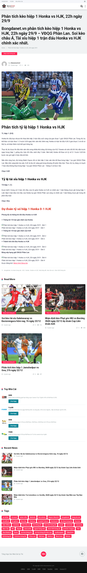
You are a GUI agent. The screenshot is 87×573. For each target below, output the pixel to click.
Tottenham (70, 532)
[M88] (4, 399)
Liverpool (79, 525)
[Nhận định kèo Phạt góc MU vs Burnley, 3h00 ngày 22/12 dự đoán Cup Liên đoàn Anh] (65, 299)
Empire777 (63, 569)
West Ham (59, 536)
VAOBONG (5, 1)
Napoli (19, 528)
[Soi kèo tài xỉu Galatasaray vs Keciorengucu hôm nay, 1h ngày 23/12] (22, 299)
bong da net (76, 517)
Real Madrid (7, 532)
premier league (68, 528)
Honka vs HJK (34, 270)
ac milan (5, 517)
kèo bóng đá (42, 270)
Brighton (15, 521)
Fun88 (10, 408)
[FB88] (4, 436)
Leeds (61, 525)
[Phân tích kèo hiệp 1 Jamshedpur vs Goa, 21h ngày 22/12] (22, 348)
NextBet (50, 569)
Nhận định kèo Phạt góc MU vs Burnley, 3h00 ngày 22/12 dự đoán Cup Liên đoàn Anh (65, 321)
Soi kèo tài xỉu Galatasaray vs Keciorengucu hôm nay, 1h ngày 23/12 (21, 319)
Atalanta (32, 517)
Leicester (69, 525)
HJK (23, 270)
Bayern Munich (53, 517)
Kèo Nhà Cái (19, 1)
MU (13, 528)
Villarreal (32, 536)
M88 (10, 395)
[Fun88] (4, 412)
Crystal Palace (43, 521)
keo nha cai (50, 270)
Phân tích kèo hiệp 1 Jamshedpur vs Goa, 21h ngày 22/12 (20, 369)
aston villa (23, 517)
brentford (6, 521)
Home (3, 48)
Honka (27, 270)
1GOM (11, 1)
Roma (16, 532)
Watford (50, 536)
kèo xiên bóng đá (50, 525)
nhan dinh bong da (59, 270)
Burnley (23, 521)
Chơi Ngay (13, 401)
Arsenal (14, 517)
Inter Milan (6, 525)
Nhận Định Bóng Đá (9, 53)
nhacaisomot (15, 63)
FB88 (10, 432)
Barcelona (42, 517)
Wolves (68, 536)
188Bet (23, 569)
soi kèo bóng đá (26, 532)
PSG (78, 528)
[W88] (4, 424)
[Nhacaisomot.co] (9, 6)
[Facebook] (84, 1)
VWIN (56, 569)
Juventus (16, 525)
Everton (77, 521)
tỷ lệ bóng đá (7, 536)
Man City (6, 528)
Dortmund (54, 521)
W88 (10, 420)
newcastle (27, 528)
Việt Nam (42, 536)
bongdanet (7, 270)
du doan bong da (16, 270)
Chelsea (32, 521)
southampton (59, 532)
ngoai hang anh (39, 528)
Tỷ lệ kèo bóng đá (20, 536)
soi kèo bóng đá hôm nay (43, 532)
